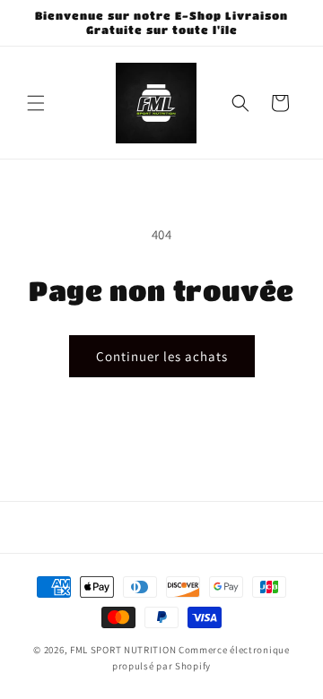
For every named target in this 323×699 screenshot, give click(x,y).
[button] (36, 103)
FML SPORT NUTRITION (123, 649)
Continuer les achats (162, 356)
